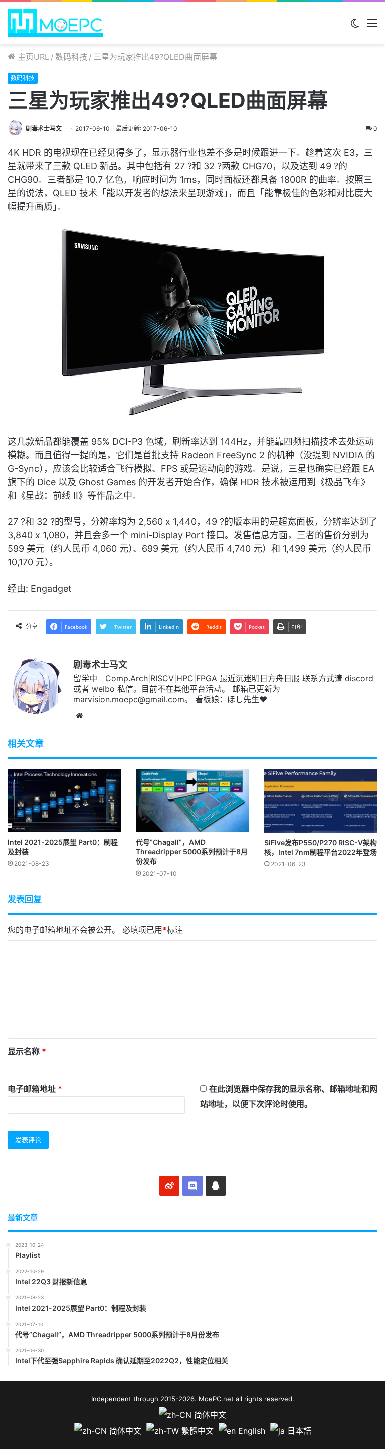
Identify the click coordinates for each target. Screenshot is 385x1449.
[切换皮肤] (355, 26)
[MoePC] (55, 23)
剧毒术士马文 (44, 128)
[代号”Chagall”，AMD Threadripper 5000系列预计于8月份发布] (192, 800)
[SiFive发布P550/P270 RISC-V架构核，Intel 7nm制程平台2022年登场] (320, 800)
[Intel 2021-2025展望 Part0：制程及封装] (64, 800)
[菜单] (372, 26)
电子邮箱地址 (35, 1089)
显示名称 (27, 1051)
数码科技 (71, 57)
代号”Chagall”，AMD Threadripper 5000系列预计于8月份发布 (192, 851)
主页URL (32, 57)
